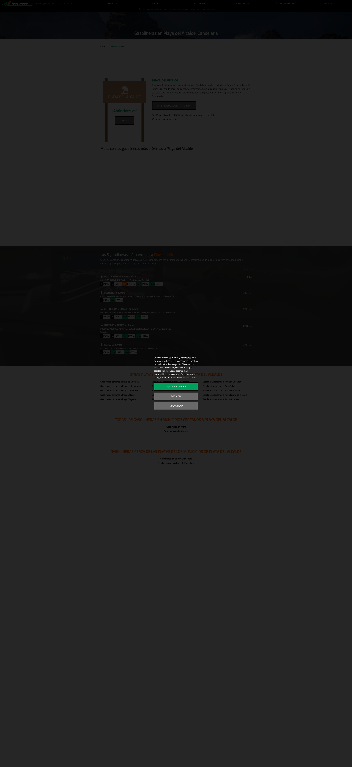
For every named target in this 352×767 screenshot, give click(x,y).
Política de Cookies (187, 377)
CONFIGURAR (176, 405)
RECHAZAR (176, 396)
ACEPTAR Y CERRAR (176, 386)
